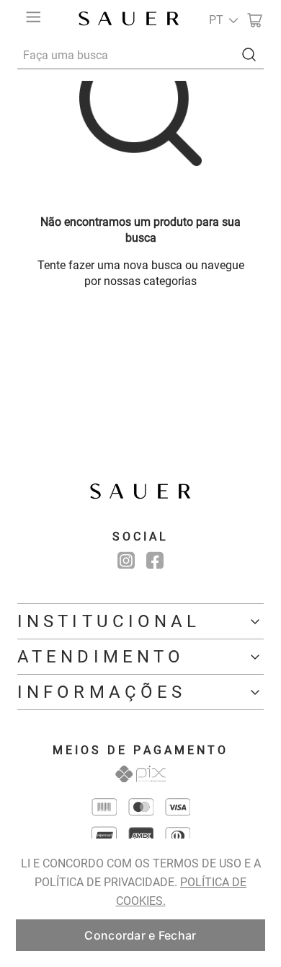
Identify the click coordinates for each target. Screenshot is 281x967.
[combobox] (140, 54)
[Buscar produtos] (252, 54)
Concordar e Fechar (140, 935)
